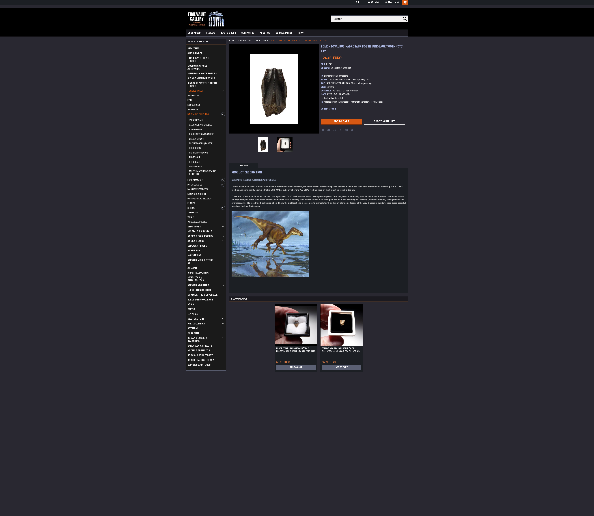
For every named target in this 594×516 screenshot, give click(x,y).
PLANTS (191, 203)
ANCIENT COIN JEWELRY (200, 236)
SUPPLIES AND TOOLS (199, 364)
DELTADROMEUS (196, 138)
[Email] (328, 130)
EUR (357, 2)
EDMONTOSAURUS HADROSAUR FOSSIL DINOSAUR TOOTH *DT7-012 (299, 40)
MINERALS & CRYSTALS (199, 231)
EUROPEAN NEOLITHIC (199, 290)
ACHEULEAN (193, 250)
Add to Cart (296, 367)
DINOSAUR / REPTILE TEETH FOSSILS (202, 85)
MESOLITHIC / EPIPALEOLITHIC (196, 279)
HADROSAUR (195, 148)
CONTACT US (247, 33)
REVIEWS (210, 33)
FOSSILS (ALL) (195, 90)
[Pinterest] (352, 130)
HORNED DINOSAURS (198, 152)
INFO (300, 32)
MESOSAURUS (193, 105)
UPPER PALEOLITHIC (198, 272)
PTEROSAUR (194, 162)
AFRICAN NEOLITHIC (198, 285)
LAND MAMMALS (195, 180)
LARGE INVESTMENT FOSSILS (198, 60)
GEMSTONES (194, 226)
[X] (340, 130)
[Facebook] (323, 130)
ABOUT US (265, 33)
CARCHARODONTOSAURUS (201, 134)
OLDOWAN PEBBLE (197, 245)
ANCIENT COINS (195, 241)
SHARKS (191, 208)
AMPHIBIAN (192, 109)
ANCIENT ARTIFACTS (198, 350)
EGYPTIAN (192, 314)
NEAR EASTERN (195, 318)
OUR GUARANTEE (284, 33)
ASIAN (190, 304)
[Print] (334, 130)
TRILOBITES (192, 212)
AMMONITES (193, 95)
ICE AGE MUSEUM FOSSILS (201, 78)
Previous (232, 88)
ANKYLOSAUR (195, 129)
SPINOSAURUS (195, 166)
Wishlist (375, 2)
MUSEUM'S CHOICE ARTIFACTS (197, 67)
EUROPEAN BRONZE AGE (200, 299)
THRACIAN (193, 333)
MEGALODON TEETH (196, 194)
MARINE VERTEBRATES (197, 189)
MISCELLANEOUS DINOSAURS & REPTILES (202, 172)
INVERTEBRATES (194, 184)
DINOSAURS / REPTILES (198, 114)
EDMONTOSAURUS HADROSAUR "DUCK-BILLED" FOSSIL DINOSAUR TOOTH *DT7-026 (341, 349)
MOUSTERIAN (194, 255)
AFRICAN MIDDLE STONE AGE (200, 262)
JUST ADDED (194, 33)
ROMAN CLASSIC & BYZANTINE (197, 339)
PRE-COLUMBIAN (196, 323)
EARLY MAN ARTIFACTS (199, 345)
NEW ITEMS (193, 48)
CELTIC (191, 309)
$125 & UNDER (194, 53)
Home (231, 40)
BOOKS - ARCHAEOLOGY (200, 355)
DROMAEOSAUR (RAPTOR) (201, 143)
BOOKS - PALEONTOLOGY (200, 360)
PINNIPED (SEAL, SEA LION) (199, 198)
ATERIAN (192, 267)
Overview (243, 165)
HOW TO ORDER (228, 33)
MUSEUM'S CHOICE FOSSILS (202, 73)
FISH (189, 100)
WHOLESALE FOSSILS (197, 221)
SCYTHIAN (192, 328)
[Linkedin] (346, 130)
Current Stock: (328, 109)
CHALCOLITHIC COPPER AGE (202, 294)
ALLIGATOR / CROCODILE (200, 124)
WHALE (190, 217)
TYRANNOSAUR (196, 120)
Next (315, 88)
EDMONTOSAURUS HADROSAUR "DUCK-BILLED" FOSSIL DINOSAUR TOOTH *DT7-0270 (295, 349)
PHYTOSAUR (194, 157)
